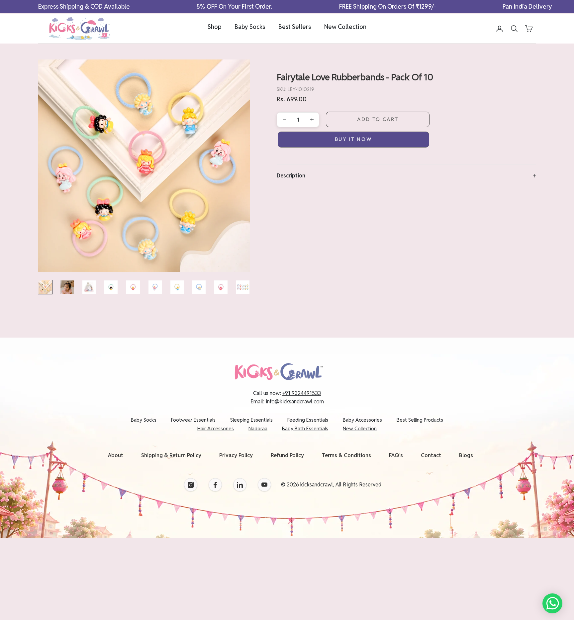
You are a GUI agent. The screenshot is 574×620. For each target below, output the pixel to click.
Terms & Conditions (346, 455)
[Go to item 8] (199, 287)
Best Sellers (294, 27)
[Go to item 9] (221, 287)
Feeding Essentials (307, 420)
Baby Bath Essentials (305, 428)
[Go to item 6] (155, 287)
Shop (214, 27)
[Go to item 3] (89, 287)
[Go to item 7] (177, 287)
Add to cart (378, 119)
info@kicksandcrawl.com (295, 401)
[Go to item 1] (45, 287)
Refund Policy (287, 455)
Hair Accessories (215, 428)
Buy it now (353, 139)
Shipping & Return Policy (171, 455)
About (115, 455)
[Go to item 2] (67, 287)
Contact (431, 455)
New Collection (345, 27)
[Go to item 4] (111, 287)
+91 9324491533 (301, 393)
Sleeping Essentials (251, 420)
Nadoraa (257, 428)
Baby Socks (250, 27)
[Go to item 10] (243, 287)
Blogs (466, 455)
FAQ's (396, 455)
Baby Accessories (362, 420)
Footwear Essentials (193, 420)
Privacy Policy (236, 455)
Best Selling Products (420, 420)
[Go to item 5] (133, 287)
